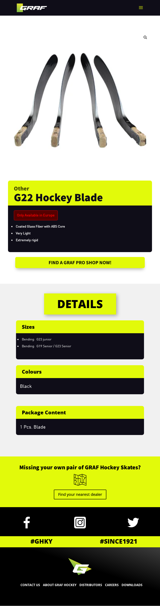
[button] (145, 37)
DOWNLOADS (132, 585)
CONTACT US (30, 585)
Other (21, 188)
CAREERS (112, 585)
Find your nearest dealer (80, 494)
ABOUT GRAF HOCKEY (59, 585)
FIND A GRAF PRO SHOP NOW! (80, 262)
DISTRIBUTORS (90, 585)
